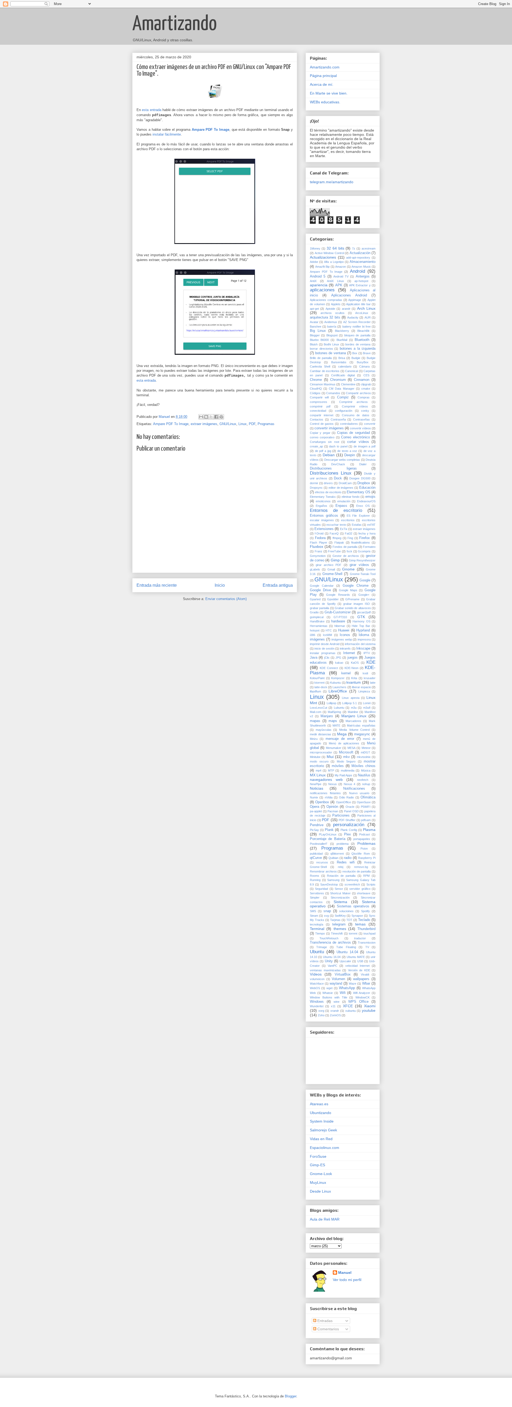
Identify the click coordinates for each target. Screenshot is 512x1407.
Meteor (366, 747)
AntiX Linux (335, 281)
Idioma (364, 635)
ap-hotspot (361, 281)
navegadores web (326, 779)
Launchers (339, 687)
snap (327, 911)
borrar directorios (321, 348)
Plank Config (349, 829)
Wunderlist (316, 1006)
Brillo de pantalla (321, 358)
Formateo (369, 546)
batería (331, 326)
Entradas (324, 1321)
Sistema (340, 902)
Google (364, 580)
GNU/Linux (227, 424)
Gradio (314, 612)
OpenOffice (343, 802)
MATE (336, 725)
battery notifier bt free (356, 326)
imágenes (317, 639)
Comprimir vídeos (355, 406)
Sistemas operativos (353, 906)
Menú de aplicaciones (344, 743)
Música (365, 770)
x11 (333, 1006)
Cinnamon (361, 380)
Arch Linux (366, 308)
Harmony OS (361, 621)
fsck (349, 551)
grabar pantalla (319, 608)
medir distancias (320, 734)
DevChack (338, 464)
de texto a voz (347, 450)
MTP (331, 770)
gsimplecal (316, 617)
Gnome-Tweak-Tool (362, 574)
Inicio (220, 585)
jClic (327, 657)
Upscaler (345, 961)
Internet (349, 653)
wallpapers (361, 979)
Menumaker (333, 747)
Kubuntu (335, 682)
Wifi (343, 993)
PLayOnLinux (328, 834)
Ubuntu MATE (356, 957)
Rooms (314, 875)
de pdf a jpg (323, 450)
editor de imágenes (341, 487)
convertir (369, 423)
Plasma (369, 829)
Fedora (320, 538)
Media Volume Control (354, 729)
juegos (352, 657)
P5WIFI (365, 806)
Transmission (366, 942)
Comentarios (327, 1329)
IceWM (327, 635)
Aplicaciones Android (349, 295)
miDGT (365, 752)
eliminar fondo (351, 496)
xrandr (334, 1010)
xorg (321, 1010)
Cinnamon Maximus (322, 384)
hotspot (314, 630)
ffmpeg (337, 538)
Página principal (323, 76)
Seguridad (321, 888)
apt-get (314, 308)
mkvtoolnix (364, 756)
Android (357, 271)
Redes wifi (346, 862)
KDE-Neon (351, 668)
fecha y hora (366, 533)
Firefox (364, 538)
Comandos (333, 393)
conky (365, 410)
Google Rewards (338, 594)
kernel (346, 673)
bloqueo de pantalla (357, 335)
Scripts (370, 884)
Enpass (341, 506)
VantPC (332, 965)
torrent (353, 933)
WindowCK (362, 997)
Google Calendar (322, 585)
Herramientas (318, 625)
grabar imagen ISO (356, 603)
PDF (252, 424)
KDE (370, 662)
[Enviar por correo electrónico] (201, 416)
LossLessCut (318, 707)
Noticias (316, 788)
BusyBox (363, 362)
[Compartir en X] (211, 416)
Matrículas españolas (361, 725)
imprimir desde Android (324, 644)
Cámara (364, 366)
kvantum (353, 682)
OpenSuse (364, 802)
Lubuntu (339, 707)
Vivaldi (365, 974)
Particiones (341, 815)
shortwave (363, 893)
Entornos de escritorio (336, 510)
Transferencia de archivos (330, 942)
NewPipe (315, 784)
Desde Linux (320, 1191)
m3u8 (366, 707)
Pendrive (316, 825)
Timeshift (337, 933)
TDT (349, 919)
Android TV (341, 276)
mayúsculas (323, 729)
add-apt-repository (358, 257)
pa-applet (316, 811)
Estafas (357, 524)
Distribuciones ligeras (333, 468)
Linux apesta (350, 697)
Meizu (314, 738)
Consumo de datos (356, 415)
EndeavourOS (366, 501)
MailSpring (334, 711)
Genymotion (318, 555)
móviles (338, 766)
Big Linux (318, 331)
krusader (369, 678)
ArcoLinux (361, 313)
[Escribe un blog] (206, 416)
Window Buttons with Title (328, 997)
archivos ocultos (333, 313)
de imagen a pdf (364, 446)
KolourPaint (317, 678)
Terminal (317, 929)
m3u (354, 707)
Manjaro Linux (353, 716)
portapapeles (361, 839)
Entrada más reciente (157, 585)
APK (338, 285)
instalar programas (322, 653)
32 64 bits (335, 248)
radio (347, 858)
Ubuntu (317, 951)
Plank (329, 830)
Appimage (354, 299)
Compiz (343, 397)
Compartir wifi (319, 397)
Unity (329, 961)
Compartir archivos (358, 393)
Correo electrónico (355, 437)
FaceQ (334, 533)
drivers (328, 483)
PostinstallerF (318, 843)
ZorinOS (335, 1015)
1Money (315, 248)
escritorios (348, 520)
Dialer (363, 464)
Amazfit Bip (322, 266)
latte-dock (320, 687)
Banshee (315, 326)
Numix (314, 797)
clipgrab (366, 384)
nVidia (329, 797)
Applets (336, 304)
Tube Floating (346, 947)
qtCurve (316, 858)
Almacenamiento (362, 262)
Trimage (321, 947)
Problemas (366, 843)
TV (367, 947)
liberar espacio (361, 687)
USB (360, 961)
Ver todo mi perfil (347, 1280)
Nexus (332, 784)
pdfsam (366, 820)
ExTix (343, 529)
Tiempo (320, 933)
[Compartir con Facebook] (216, 416)
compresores (318, 401)
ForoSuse (318, 1156)
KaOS (355, 662)
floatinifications (360, 542)
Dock (338, 478)
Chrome (316, 380)
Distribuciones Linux (330, 473)
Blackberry (342, 330)
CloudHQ (316, 388)
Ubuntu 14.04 (347, 952)
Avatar (314, 322)
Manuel (344, 1272)
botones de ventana (330, 353)
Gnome (348, 569)
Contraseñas (361, 419)
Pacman (332, 811)
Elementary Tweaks (323, 496)
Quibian (333, 857)
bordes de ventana (357, 344)
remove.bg (361, 866)
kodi (365, 673)
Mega (342, 734)
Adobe (314, 261)
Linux (242, 424)
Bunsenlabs (338, 362)
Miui (330, 757)
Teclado (364, 920)
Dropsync (316, 487)
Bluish (314, 344)
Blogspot (332, 335)
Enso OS (362, 505)
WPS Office (358, 1002)
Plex (347, 834)
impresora (364, 639)
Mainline (353, 711)
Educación (367, 488)
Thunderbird (366, 929)
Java (313, 657)
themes (340, 929)
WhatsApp (347, 988)
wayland (336, 983)
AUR (368, 317)
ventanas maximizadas (325, 970)
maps (333, 721)
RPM (366, 875)
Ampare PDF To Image (210, 130)
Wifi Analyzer (361, 992)
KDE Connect (329, 668)
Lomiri (367, 703)
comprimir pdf (320, 406)
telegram (339, 924)
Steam (314, 915)
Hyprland (363, 630)
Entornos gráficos (324, 515)
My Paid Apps (344, 775)
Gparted (315, 599)
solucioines (346, 911)
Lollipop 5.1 (349, 703)
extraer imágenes (204, 424)
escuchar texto (336, 524)
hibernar (339, 625)
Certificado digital (343, 375)
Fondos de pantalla (345, 546)
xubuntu (350, 1010)
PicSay (314, 829)
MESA (351, 747)
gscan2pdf (364, 612)
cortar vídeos (358, 442)
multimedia (347, 770)
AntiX (313, 281)
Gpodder (333, 599)
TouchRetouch (328, 938)
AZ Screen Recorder (357, 322)
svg (326, 915)
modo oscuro (319, 761)
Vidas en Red (321, 1139)
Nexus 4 (349, 784)
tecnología (316, 924)
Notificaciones (354, 788)
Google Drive (320, 590)
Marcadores (353, 721)
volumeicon (317, 979)
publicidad (316, 853)
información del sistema (360, 644)
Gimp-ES (317, 1165)
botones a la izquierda (358, 348)
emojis (370, 497)
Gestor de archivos (346, 555)
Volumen (338, 979)
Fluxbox (316, 546)
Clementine (348, 384)
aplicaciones (322, 289)
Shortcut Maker (340, 893)
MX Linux (318, 775)
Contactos (316, 419)
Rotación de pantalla (341, 875)
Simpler (314, 897)
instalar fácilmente (167, 134)
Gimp (335, 560)
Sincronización (340, 897)
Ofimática (368, 797)
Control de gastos (322, 423)
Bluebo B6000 (319, 339)
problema (343, 843)
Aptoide (330, 308)
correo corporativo (322, 437)
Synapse (357, 915)
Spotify (365, 911)
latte (372, 682)
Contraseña (338, 419)
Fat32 (348, 533)
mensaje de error (340, 739)
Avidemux (330, 322)
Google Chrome (356, 586)
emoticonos (323, 501)
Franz (318, 551)
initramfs (345, 648)
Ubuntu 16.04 (332, 957)
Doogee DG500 (359, 478)
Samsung (333, 880)
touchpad (369, 933)
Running (315, 880)
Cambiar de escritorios (324, 371)
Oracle (350, 806)
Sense (339, 888)
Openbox (322, 802)
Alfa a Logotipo (333, 261)
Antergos (363, 276)
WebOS (315, 988)
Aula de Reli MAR (324, 1219)
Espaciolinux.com (324, 1147)
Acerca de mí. (321, 84)
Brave (367, 353)
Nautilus (364, 775)
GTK (361, 617)
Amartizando (174, 24)
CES (366, 375)
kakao (339, 662)
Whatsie (327, 992)
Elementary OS (358, 492)
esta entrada (151, 110)
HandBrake (317, 621)
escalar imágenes (322, 520)
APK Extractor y (360, 285)
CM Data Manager (341, 388)
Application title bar (358, 304)
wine (336, 1001)
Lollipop (331, 703)
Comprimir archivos (353, 401)
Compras (364, 397)
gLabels (315, 569)
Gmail (331, 569)
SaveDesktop (329, 884)
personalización (348, 824)
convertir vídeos (360, 428)
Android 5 (317, 276)
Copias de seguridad (353, 433)
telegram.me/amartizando (331, 182)
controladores (349, 423)
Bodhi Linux (331, 344)
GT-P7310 (340, 617)
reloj (340, 866)
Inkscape (363, 648)
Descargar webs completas (342, 459)
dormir (314, 483)
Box (354, 353)
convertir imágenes (329, 428)
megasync (362, 734)
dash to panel (338, 446)
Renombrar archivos (323, 871)
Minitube (315, 756)
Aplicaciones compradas (326, 299)
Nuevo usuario (359, 793)
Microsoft (346, 752)
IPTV (366, 653)
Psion (364, 848)
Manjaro (327, 716)
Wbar (366, 983)
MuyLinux (318, 1182)
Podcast (364, 834)
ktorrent (319, 682)
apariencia (318, 285)
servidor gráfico (359, 888)
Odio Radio (346, 797)
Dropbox (363, 483)
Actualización (360, 253)
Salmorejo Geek (323, 1130)
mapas (315, 721)
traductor (360, 938)
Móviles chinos (363, 766)
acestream (368, 248)
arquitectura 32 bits (325, 317)
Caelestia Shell (320, 366)
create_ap (316, 446)
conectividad (318, 410)
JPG (338, 657)
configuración (343, 410)
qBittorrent (337, 853)
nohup (366, 784)
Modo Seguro (346, 761)
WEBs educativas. (325, 102)
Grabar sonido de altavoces (353, 608)
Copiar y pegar (320, 432)
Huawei (343, 630)
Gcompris (364, 551)
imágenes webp (341, 639)
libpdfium (315, 691)
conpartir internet (321, 415)
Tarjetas (335, 919)
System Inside (322, 1121)
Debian (329, 455)
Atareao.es (319, 1104)
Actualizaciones (323, 257)
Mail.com (315, 711)
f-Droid (319, 533)
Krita (354, 678)
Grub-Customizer (338, 612)
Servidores (317, 893)
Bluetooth (362, 340)
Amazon (340, 266)
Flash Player (318, 542)
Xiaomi (369, 1006)
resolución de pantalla (356, 871)
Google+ (363, 594)
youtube (368, 1010)
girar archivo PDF (328, 564)
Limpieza (364, 691)
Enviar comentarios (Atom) (226, 599)
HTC (329, 630)
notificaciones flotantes (325, 793)
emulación (343, 501)
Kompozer (338, 678)
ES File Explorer (358, 515)
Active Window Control (329, 253)
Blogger (315, 335)
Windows (317, 1002)
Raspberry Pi (366, 857)
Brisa (341, 358)
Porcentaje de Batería (327, 839)
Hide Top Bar (361, 625)
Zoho (321, 1015)
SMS (313, 911)
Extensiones (324, 529)
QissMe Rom (360, 853)
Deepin (349, 455)
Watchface (317, 983)
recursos (322, 862)
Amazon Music (361, 266)
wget (329, 988)
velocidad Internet (357, 965)
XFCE (348, 1006)
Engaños (321, 505)
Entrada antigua (278, 585)
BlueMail (342, 339)
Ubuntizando (320, 1113)
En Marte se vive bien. (328, 93)
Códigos (315, 393)
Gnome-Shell (332, 574)
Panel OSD (351, 811)
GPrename (352, 599)
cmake (365, 388)
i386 (312, 635)
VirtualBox (343, 974)
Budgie (355, 358)
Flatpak (339, 542)
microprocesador (321, 752)
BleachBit (363, 330)
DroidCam (345, 483)
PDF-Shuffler (347, 820)
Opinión (332, 807)
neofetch (362, 779)
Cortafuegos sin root (324, 441)
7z (353, 248)
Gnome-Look (321, 1174)
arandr (346, 308)
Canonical (351, 371)
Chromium (338, 380)
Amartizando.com (324, 67)
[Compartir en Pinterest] (221, 416)
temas (360, 924)
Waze (352, 983)
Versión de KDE (359, 970)
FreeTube (334, 551)
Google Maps (348, 590)
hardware (338, 621)
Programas (266, 424)
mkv (346, 757)
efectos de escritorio (328, 492)
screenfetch (352, 884)
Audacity (352, 317)
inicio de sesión (324, 648)
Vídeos (316, 974)
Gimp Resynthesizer (362, 560)
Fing (350, 538)
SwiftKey (340, 915)
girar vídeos (359, 565)
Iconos (345, 635)
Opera (314, 807)
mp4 (318, 770)
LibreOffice (338, 691)
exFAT (371, 524)
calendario (344, 366)
